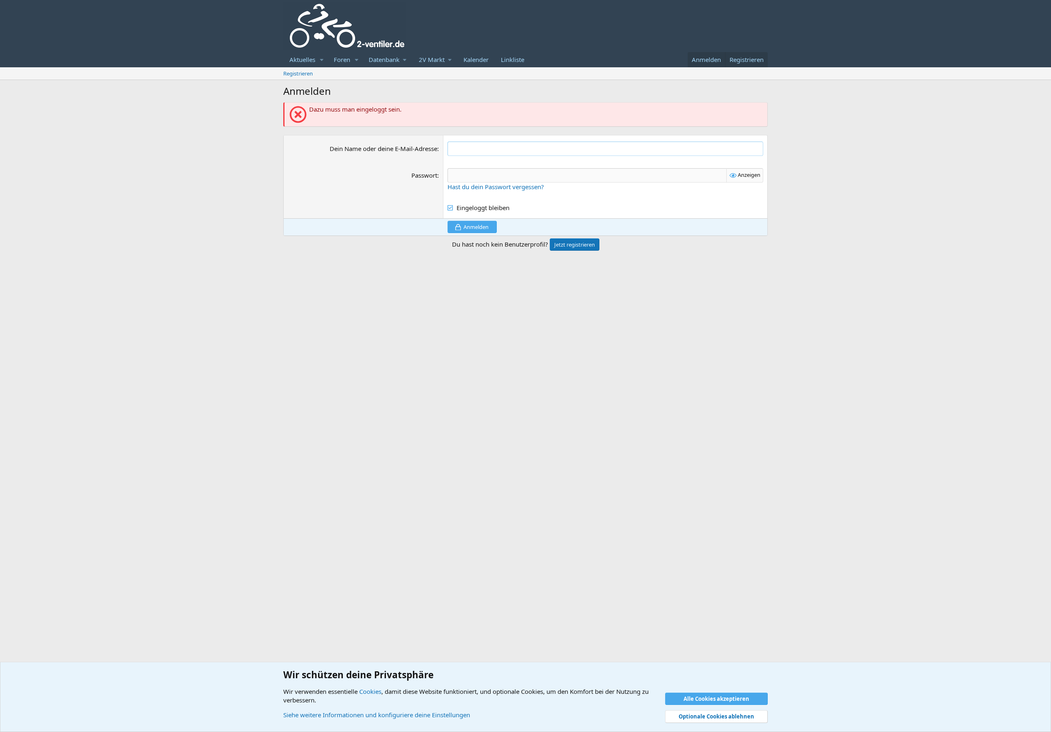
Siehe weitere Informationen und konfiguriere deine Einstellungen (376, 715)
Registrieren (298, 73)
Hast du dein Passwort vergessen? (495, 187)
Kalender (476, 59)
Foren (342, 59)
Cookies (370, 691)
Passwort (424, 175)
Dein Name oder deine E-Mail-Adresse (383, 148)
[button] (322, 59)
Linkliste (512, 59)
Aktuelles (302, 59)
